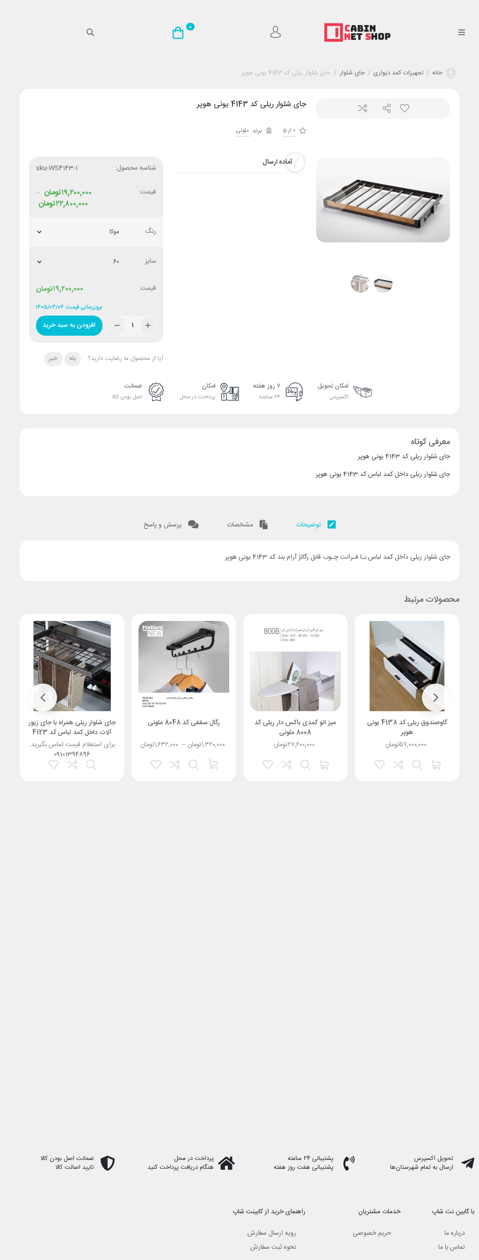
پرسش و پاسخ (163, 525)
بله (72, 358)
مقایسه (362, 109)
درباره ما (454, 1233)
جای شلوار (352, 73)
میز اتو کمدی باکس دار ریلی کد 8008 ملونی (295, 727)
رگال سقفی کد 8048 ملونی (184, 722)
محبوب (404, 109)
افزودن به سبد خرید (69, 323)
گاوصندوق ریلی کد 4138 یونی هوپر (407, 727)
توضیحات (309, 525)
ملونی (242, 130)
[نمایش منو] (461, 33)
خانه (437, 73)
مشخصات (241, 525)
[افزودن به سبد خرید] (436, 763)
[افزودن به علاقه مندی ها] (380, 763)
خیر (53, 358)
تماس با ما (451, 1247)
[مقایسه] (399, 763)
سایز (150, 261)
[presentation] (334, 200)
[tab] (316, 523)
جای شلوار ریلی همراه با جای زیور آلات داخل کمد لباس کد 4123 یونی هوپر (72, 732)
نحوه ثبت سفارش (273, 1247)
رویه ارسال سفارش (271, 1233)
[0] (180, 33)
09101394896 (72, 754)
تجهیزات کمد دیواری (398, 73)
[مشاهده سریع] (418, 763)
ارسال (383, 109)
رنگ (150, 232)
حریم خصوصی (372, 1233)
